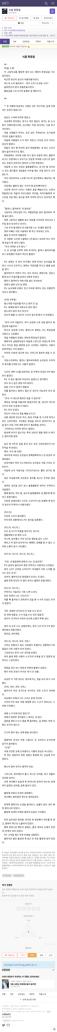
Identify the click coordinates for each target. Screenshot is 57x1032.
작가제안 (52, 11)
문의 (48, 1011)
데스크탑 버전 (6, 1017)
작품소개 (50, 41)
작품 (5, 41)
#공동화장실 (20, 30)
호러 (9, 28)
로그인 (25, 965)
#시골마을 (12, 30)
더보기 (52, 35)
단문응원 (26, 41)
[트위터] (3, 1025)
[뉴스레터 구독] (8, 1025)
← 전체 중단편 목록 (28, 999)
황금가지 (7, 1020)
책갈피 (38, 41)
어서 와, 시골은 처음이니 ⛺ (16, 46)
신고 (50, 955)
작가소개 (45, 23)
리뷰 (14, 41)
